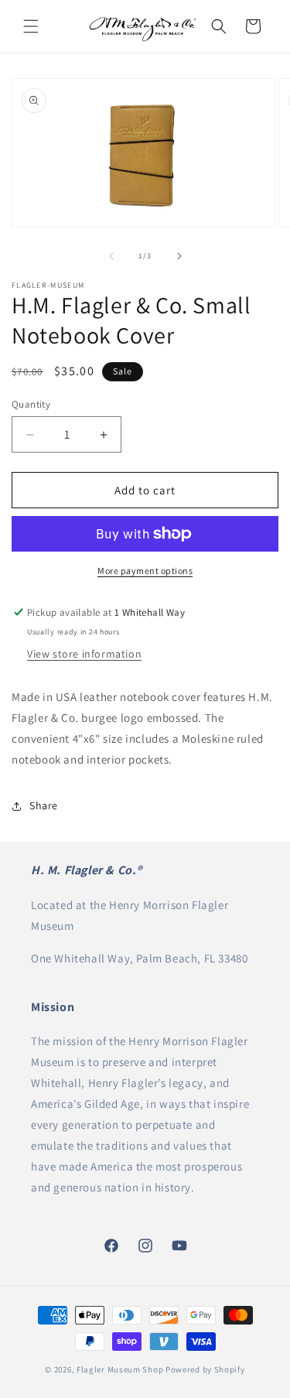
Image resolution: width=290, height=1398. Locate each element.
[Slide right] (179, 256)
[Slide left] (111, 256)
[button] (31, 26)
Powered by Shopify (205, 1369)
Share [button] (43, 805)
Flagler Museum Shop (120, 1369)
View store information (84, 654)
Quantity (31, 404)
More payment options (145, 570)
